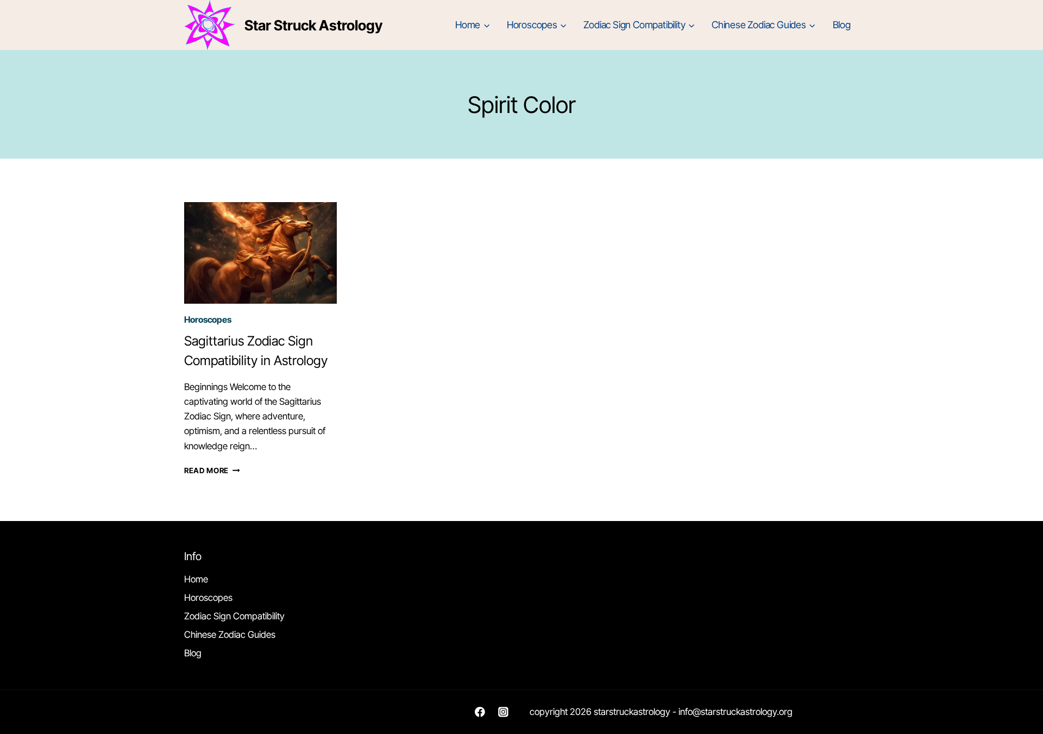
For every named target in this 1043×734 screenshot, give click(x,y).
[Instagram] (503, 712)
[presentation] (260, 253)
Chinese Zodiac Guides (229, 634)
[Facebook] (480, 712)
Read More (212, 470)
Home (196, 579)
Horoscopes (207, 319)
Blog (842, 24)
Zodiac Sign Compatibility (234, 616)
